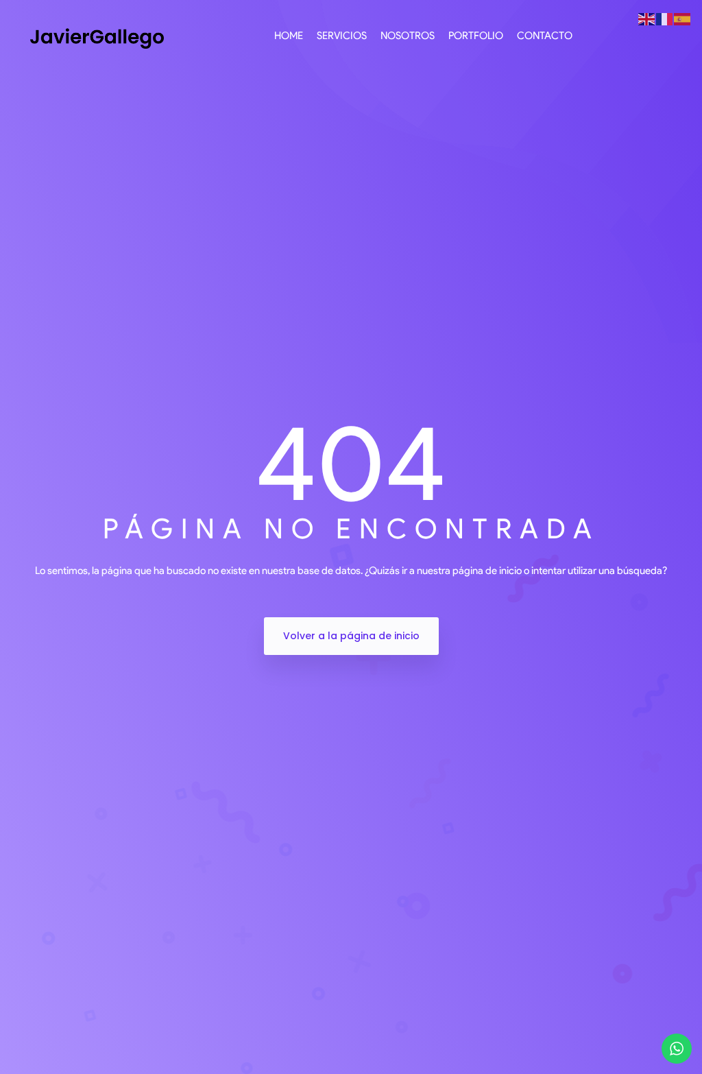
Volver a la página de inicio (351, 636)
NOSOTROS (407, 35)
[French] (665, 18)
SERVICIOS (342, 35)
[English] (647, 18)
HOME (288, 35)
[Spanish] (683, 18)
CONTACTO (544, 35)
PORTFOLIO (475, 35)
